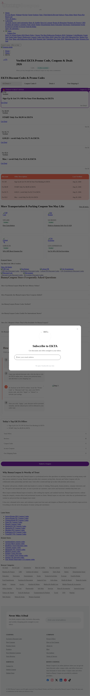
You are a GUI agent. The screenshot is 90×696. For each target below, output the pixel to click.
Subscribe (68, 357)
